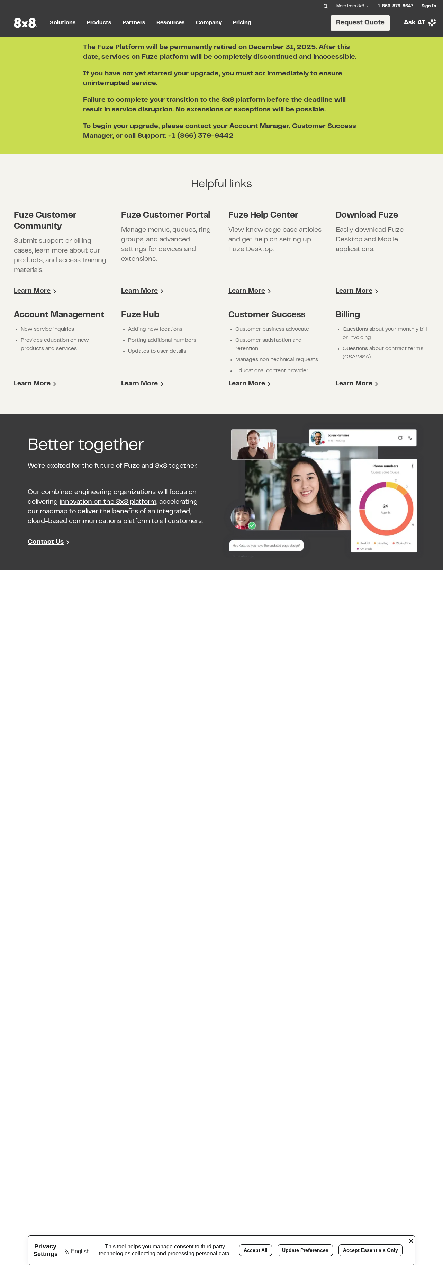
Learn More (32, 291)
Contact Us (46, 542)
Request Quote (360, 23)
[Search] (325, 6)
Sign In (429, 6)
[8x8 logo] (26, 22)
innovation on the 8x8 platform (108, 502)
